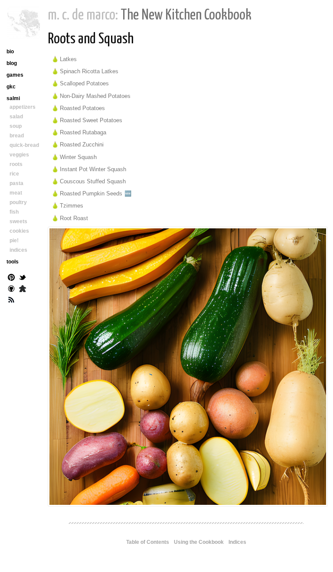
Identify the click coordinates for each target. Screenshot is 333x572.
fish (14, 212)
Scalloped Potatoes (84, 83)
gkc (11, 87)
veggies (19, 155)
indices (18, 250)
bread (17, 136)
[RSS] (11, 300)
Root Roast (74, 218)
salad (16, 117)
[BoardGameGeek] (22, 289)
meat (16, 193)
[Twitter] (22, 278)
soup (16, 126)
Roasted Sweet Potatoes (91, 120)
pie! (14, 240)
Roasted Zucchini (82, 144)
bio (10, 52)
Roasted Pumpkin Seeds (91, 193)
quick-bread (24, 145)
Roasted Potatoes (82, 108)
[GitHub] (11, 289)
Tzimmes (71, 205)
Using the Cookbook (199, 542)
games (15, 75)
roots (16, 164)
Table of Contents (147, 542)
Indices (237, 542)
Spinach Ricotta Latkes (89, 71)
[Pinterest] (11, 278)
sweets (18, 221)
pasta (16, 183)
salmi (13, 98)
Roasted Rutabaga (83, 132)
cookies (19, 231)
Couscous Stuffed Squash (93, 181)
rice (14, 174)
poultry (18, 202)
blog (12, 63)
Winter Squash (78, 157)
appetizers (23, 107)
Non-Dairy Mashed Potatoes (95, 96)
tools (13, 262)
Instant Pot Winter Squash (93, 169)
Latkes (68, 59)
